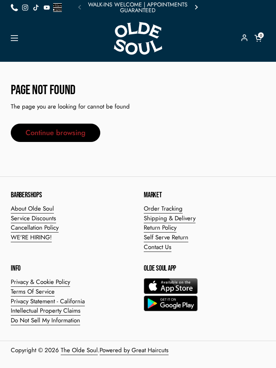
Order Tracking (163, 208)
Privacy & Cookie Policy (40, 281)
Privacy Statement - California (48, 301)
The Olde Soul (79, 350)
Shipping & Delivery (170, 218)
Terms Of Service (33, 291)
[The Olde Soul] (138, 38)
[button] (258, 38)
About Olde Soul (32, 208)
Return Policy (160, 227)
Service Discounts (33, 218)
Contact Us (157, 247)
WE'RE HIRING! (31, 237)
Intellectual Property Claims (45, 310)
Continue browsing (56, 132)
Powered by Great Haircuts (134, 350)
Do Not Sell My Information (45, 320)
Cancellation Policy (35, 227)
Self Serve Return (166, 237)
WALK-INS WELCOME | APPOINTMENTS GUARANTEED (138, 7)
